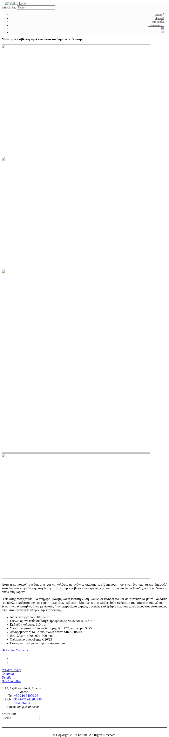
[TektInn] (15, 3)
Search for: (9, 7)
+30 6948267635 (28, 701)
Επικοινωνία (156, 25)
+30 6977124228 (23, 699)
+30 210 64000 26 (26, 695)
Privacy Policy (11, 670)
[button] (16, 650)
